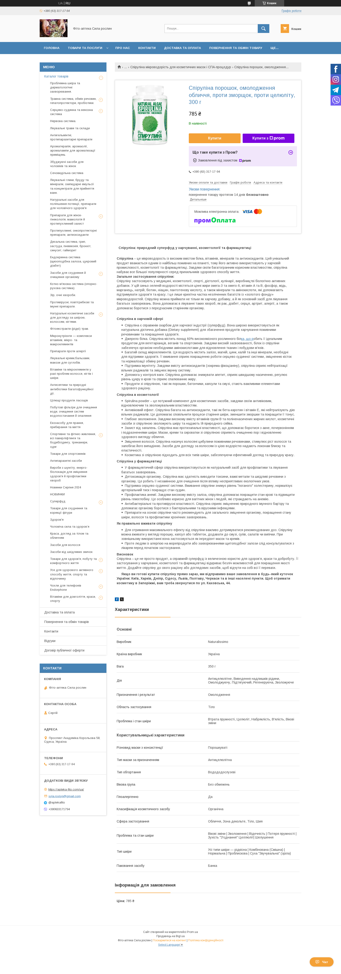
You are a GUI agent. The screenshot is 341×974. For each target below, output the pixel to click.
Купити (214, 138)
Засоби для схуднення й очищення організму (68, 275)
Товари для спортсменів (68, 453)
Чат (325, 962)
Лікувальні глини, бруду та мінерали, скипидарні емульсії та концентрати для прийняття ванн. (72, 186)
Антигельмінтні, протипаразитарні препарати (71, 137)
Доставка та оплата (182, 48)
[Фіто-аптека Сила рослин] (54, 36)
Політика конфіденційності (205, 940)
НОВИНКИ (57, 494)
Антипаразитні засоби (66, 460)
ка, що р (247, 339)
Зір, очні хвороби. (63, 295)
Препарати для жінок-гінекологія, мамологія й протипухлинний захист (67, 219)
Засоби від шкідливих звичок (71, 552)
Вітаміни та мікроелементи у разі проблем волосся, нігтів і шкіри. (71, 374)
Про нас (122, 48)
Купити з (260, 138)
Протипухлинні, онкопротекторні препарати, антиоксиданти (73, 232)
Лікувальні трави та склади (70, 128)
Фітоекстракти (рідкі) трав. (69, 328)
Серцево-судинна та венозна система (71, 112)
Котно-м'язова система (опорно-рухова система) (73, 286)
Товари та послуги (85, 48)
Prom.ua (192, 932)
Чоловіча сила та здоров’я (69, 526)
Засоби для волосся (65, 545)
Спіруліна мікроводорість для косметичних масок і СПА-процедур (180, 67)
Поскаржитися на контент (169, 940)
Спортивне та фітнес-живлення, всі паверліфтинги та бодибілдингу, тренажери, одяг (73, 440)
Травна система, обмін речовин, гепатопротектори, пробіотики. (73, 101)
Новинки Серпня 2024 (65, 487)
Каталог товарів (56, 76)
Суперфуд (57, 501)
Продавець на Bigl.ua (170, 936)
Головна (51, 48)
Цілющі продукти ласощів (69, 400)
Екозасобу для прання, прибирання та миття (67, 425)
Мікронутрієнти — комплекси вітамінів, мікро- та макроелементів (71, 340)
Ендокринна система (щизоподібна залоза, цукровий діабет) (73, 261)
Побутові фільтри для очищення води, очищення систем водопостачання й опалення (73, 411)
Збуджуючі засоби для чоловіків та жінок (67, 164)
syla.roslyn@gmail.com (64, 796)
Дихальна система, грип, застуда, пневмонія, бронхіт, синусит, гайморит (70, 246)
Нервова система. (63, 121)
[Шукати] (263, 28)
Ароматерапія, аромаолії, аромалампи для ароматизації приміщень (72, 150)
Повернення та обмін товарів (66, 622)
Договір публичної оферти (64, 650)
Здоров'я (57, 519)
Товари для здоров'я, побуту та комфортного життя (73, 561)
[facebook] (117, 600)
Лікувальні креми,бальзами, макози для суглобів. (70, 360)
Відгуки (49, 641)
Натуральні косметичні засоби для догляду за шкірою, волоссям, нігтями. (72, 317)
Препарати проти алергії (68, 351)
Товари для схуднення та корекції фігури (68, 510)
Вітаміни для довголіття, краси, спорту (73, 599)
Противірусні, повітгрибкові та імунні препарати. (72, 304)
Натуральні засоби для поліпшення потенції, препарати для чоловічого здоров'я (73, 204)
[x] (122, 600)
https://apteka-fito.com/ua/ (66, 789)
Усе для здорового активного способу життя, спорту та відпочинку (71, 574)
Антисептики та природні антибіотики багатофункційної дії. (72, 389)
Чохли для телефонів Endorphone (65, 587)
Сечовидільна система (66, 173)
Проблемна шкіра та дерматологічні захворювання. (65, 87)
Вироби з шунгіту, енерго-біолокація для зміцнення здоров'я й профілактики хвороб (68, 474)
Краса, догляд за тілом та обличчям (69, 535)
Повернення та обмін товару (235, 48)
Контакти (147, 48)
